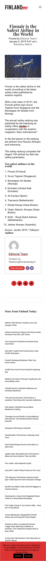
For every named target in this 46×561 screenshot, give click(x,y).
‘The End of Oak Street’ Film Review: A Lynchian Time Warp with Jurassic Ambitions (23, 399)
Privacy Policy (21, 552)
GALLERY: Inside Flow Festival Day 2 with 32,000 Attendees (21, 352)
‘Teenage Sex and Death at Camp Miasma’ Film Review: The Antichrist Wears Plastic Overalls (22, 418)
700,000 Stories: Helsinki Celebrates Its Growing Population (21, 389)
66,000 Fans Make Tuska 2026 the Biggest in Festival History (23, 488)
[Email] (32, 268)
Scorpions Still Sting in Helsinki (17, 428)
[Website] (28, 268)
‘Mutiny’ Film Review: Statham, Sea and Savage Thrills (21, 324)
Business (19, 44)
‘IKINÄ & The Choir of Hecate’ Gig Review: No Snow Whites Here (23, 380)
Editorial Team (28, 38)
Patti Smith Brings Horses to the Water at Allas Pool (21, 446)
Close (28, 556)
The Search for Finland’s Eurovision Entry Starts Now (21, 343)
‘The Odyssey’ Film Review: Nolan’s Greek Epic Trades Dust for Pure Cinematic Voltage (23, 478)
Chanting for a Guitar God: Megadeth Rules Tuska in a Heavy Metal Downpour (22, 497)
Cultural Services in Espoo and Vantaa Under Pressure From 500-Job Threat (23, 333)
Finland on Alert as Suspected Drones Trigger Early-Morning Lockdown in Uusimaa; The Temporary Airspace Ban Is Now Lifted (21, 527)
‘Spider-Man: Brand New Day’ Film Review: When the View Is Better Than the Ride (22, 455)
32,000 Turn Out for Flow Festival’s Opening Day (22, 371)
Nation (28, 44)
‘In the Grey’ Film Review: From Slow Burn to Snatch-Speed (22, 539)
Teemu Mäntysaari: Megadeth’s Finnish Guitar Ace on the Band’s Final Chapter (21, 516)
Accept (18, 556)
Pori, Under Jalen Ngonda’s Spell (18, 463)
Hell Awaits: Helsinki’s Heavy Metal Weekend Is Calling (19, 408)
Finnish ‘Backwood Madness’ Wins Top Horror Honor (20, 361)
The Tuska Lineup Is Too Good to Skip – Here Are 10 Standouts (23, 506)
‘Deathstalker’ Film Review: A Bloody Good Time (22, 436)
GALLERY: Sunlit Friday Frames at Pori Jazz (22, 470)
